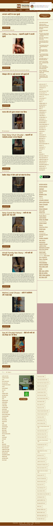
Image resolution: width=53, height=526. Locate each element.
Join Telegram (25, 1)
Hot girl (41, 236)
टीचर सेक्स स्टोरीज (42, 122)
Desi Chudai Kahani (43, 205)
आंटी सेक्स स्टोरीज (11, 30)
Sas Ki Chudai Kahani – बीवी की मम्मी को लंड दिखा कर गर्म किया (18, 334)
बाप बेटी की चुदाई (42, 136)
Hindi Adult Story (43, 224)
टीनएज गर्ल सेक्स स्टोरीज (43, 124)
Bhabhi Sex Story (43, 195)
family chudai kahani (42, 410)
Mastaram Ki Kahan (44, 247)
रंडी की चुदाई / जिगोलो (42, 155)
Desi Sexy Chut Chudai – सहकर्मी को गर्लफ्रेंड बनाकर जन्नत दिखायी (17, 136)
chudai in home (41, 198)
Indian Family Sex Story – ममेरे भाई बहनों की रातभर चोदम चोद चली (43, 67)
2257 (25, 522)
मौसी (40, 152)
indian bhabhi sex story (43, 239)
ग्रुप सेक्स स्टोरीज (42, 117)
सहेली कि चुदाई (27, 70)
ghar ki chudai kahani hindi (42, 221)
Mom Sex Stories (43, 249)
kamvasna (42, 242)
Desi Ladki (42, 210)
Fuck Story (42, 216)
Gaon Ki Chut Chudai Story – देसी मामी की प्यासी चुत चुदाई (43, 63)
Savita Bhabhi (42, 98)
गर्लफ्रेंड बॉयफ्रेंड (42, 112)
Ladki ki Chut (42, 245)
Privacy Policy (15, 522)
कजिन (40, 108)
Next (9, 372)
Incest (40, 96)
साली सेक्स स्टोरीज (42, 168)
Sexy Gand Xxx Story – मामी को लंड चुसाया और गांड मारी (16, 214)
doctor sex (42, 212)
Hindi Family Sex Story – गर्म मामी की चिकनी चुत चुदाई (17, 254)
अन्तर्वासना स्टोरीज (28, 10)
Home (6, 10)
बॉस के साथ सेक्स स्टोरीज (21, 70)
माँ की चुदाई (41, 148)
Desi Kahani (43, 209)
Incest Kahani (13, 10)
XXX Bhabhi (43, 262)
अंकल (40, 101)
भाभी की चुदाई (41, 147)
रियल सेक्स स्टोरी (43, 267)
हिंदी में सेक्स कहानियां (44, 275)
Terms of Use (37, 522)
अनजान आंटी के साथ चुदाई (11, 14)
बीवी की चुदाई (41, 138)
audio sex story (42, 84)
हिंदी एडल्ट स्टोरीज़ (44, 271)
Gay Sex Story (42, 92)
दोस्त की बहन (41, 127)
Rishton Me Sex (41, 255)
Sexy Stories (43, 259)
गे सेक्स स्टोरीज (41, 115)
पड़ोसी (40, 133)
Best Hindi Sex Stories (43, 191)
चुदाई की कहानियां (43, 264)
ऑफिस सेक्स (16, 70)
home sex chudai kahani (42, 233)
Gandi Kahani (42, 217)
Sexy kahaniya (43, 257)
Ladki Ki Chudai (43, 244)
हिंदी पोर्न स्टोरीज (43, 273)
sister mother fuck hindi (43, 493)
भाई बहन (40, 145)
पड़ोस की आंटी (41, 131)
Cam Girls (21, 522)
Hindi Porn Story (43, 227)
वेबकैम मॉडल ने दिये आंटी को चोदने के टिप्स (16, 175)
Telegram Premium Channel (45, 15)
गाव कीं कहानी (41, 113)
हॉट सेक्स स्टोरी (43, 277)
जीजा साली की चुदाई (42, 120)
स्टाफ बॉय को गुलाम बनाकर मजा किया (14, 112)
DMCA (33, 522)
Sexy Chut (47, 255)
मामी (40, 150)
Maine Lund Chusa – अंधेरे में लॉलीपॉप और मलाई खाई (17, 294)
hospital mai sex (43, 234)
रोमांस (40, 269)
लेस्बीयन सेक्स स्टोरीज (42, 161)
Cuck (40, 89)
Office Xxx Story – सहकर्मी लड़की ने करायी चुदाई (18, 35)
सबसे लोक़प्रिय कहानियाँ (43, 164)
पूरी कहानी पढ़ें (6, 27)
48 (7, 372)
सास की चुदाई (41, 169)
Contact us (28, 522)
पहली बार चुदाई (41, 134)
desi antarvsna (44, 202)
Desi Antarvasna (28, 5)
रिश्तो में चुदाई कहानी (42, 157)
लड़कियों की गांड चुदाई (42, 159)
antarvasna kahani (43, 188)
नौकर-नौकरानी (41, 129)
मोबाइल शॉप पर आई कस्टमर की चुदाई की (15, 74)
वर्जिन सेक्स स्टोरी (42, 162)
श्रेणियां (20, 10)
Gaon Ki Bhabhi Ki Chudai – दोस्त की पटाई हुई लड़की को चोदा (44, 71)
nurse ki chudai (42, 253)
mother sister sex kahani (42, 471)
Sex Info (41, 99)
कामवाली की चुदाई (42, 110)
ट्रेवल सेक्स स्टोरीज (42, 126)
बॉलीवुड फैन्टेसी (41, 141)
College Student (42, 85)
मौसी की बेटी (41, 154)
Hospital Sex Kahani (43, 94)
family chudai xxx (42, 413)
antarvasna (43, 184)
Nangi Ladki (42, 252)
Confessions (41, 87)
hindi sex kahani (42, 230)
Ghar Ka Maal (43, 219)
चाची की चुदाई (41, 119)
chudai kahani (44, 200)
